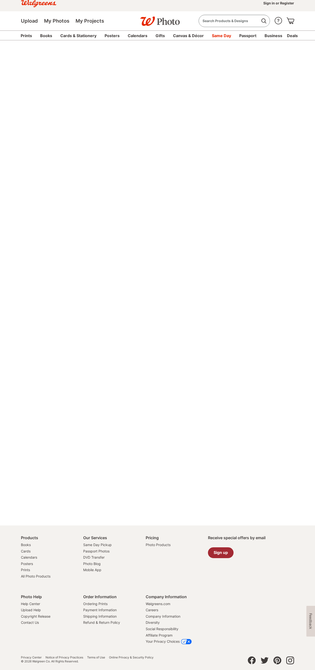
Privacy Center (31, 657)
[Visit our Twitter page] (264, 661)
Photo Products (158, 545)
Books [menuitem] (46, 35)
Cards (26, 551)
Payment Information (100, 610)
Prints (25, 570)
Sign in (269, 3)
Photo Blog (92, 564)
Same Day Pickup (97, 545)
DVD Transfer (94, 557)
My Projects (90, 21)
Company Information (163, 616)
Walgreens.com (158, 604)
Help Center (30, 604)
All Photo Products (35, 576)
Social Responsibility (162, 629)
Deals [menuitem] (292, 35)
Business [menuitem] (273, 35)
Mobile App (92, 570)
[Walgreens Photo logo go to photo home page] (157, 18)
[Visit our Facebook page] (252, 661)
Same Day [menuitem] (221, 35)
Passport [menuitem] (247, 35)
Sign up (221, 552)
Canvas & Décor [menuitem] (188, 35)
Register (286, 3)
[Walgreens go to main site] (38, 3)
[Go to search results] (263, 21)
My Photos (56, 21)
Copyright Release (35, 616)
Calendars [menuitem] (137, 35)
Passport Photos (96, 551)
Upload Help (31, 610)
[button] (278, 19)
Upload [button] (29, 21)
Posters (27, 564)
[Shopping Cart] (290, 19)
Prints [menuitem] (26, 35)
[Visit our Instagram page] (290, 661)
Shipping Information (100, 616)
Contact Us (30, 622)
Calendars (29, 557)
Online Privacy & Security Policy (131, 657)
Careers (152, 610)
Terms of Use (96, 657)
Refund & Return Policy (101, 622)
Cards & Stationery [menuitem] (78, 35)
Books (26, 545)
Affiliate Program (159, 635)
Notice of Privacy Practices (64, 657)
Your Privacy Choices (163, 641)
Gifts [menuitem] (160, 35)
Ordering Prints (95, 604)
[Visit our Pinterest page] (277, 661)
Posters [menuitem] (112, 35)
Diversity (153, 622)
